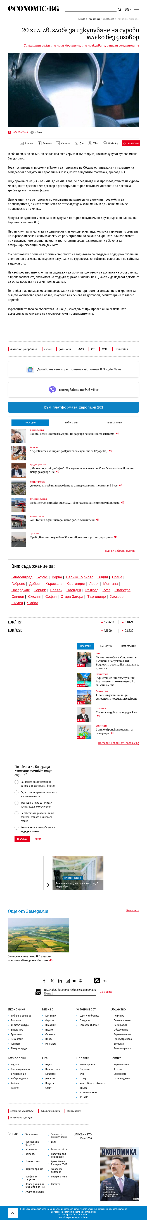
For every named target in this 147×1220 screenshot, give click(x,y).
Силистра (123, 590)
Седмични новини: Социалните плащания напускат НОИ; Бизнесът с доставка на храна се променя (117, 663)
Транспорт (16, 1034)
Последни (30, 422)
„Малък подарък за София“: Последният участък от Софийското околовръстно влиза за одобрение (82, 470)
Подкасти (85, 1069)
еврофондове (74, 1111)
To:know (118, 1069)
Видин (103, 577)
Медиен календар (34, 1191)
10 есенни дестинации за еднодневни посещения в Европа (116, 697)
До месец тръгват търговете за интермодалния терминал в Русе (74, 485)
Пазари (49, 1029)
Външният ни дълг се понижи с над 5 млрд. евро (77, 885)
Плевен (56, 590)
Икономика (94, 19)
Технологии (17, 1058)
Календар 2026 (87, 1064)
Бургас (42, 577)
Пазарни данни (122, 1078)
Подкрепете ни (59, 1176)
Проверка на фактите (32, 1143)
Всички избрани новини (120, 550)
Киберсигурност (19, 1078)
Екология (119, 1043)
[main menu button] (136, 9)
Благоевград (21, 577)
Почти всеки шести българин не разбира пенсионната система (72, 433)
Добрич (35, 584)
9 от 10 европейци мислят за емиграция (114, 731)
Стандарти (85, 1020)
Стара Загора (72, 597)
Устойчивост (86, 1009)
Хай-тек (15, 1083)
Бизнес (47, 1009)
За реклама (31, 1134)
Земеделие (108, 19)
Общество (118, 1009)
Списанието (120, 1073)
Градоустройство (123, 1039)
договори (65, 349)
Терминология (121, 1064)
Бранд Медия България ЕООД (59, 1163)
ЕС (92, 349)
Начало (81, 19)
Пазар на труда (19, 1048)
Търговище (96, 597)
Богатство (50, 1073)
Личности (50, 1078)
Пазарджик (20, 590)
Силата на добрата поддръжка (116, 712)
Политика (119, 1015)
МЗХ (105, 349)
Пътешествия (52, 1069)
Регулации (50, 1043)
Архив (38, 839)
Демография (120, 1025)
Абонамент (31, 1149)
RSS (105, 980)
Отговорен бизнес (89, 1025)
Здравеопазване (122, 1034)
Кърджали (54, 584)
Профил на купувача (31, 1178)
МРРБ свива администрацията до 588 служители (62, 520)
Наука (48, 1064)
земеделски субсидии (21, 1117)
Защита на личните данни (59, 1136)
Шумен (17, 603)
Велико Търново (79, 577)
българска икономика (22, 1111)
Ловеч (94, 584)
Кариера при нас (34, 1169)
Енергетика (17, 1029)
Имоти (48, 1039)
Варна (57, 577)
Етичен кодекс (33, 1161)
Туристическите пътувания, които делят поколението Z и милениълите (115, 681)
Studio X (84, 1214)
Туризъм (15, 1043)
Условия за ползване (57, 1170)
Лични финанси (122, 1020)
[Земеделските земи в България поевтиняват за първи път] (39, 935)
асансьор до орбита (23, 349)
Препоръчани (114, 422)
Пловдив (74, 590)
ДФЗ (81, 349)
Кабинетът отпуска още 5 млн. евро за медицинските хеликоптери (75, 502)
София (51, 597)
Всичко (116, 1058)
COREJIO (84, 1078)
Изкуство (50, 1083)
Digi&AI (15, 1064)
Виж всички (132, 910)
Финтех (15, 1087)
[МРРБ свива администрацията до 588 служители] (18, 522)
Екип (53, 1141)
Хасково (117, 597)
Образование (121, 1029)
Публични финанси (72, 878)
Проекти (82, 1058)
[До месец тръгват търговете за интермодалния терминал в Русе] (18, 488)
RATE (82, 1073)
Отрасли (49, 1020)
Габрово (18, 584)
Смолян (34, 597)
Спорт (48, 1087)
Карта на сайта (59, 1149)
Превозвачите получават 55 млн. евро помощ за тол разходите (71, 537)
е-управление (18, 1073)
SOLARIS (84, 1097)
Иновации (50, 1025)
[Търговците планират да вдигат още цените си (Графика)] (18, 453)
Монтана (110, 584)
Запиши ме (106, 992)
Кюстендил (76, 584)
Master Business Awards (92, 1083)
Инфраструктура (20, 1025)
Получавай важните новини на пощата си (70, 989)
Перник (40, 590)
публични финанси (50, 1111)
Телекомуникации (20, 1069)
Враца (117, 577)
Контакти (30, 1154)
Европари (16, 1020)
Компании (50, 1015)
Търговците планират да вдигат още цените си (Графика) (69, 451)
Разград (91, 590)
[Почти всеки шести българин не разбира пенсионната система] (18, 436)
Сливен (17, 597)
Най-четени (71, 422)
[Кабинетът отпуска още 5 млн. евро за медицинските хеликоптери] (18, 505)
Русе (106, 590)
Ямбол (32, 603)
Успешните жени (88, 1092)
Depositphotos (81, 1217)
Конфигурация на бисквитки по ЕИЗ (35, 1186)
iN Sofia (83, 1087)
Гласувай (22, 839)
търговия (121, 349)
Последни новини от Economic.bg (118, 743)
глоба (48, 349)
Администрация (122, 1048)
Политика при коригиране (58, 1155)
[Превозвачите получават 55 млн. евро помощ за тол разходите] (18, 539)
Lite (45, 1058)
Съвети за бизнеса (89, 1015)
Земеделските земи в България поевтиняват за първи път (29, 958)
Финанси (50, 1034)
